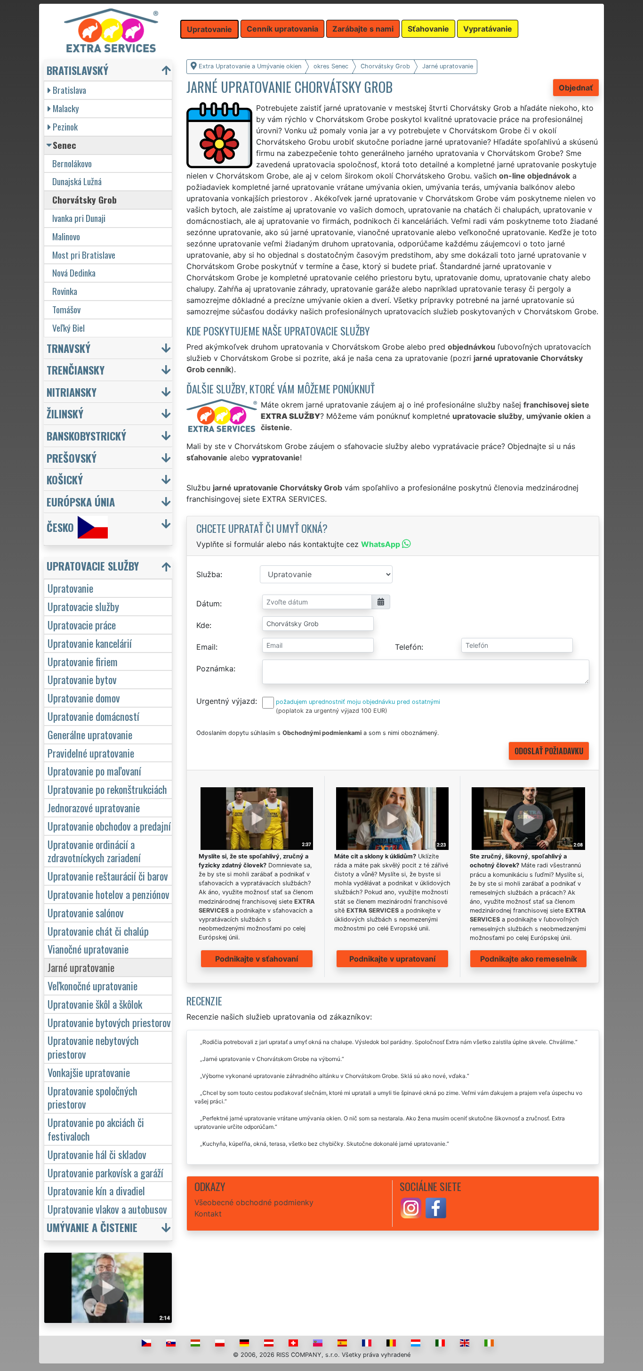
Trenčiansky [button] (75, 369)
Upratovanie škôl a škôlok (95, 1004)
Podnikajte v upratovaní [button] (392, 958)
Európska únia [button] (81, 501)
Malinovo (66, 236)
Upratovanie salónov (86, 912)
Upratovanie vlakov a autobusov (107, 1208)
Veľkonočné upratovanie (92, 985)
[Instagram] (411, 1207)
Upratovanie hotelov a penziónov (108, 894)
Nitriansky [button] (71, 392)
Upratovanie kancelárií (90, 643)
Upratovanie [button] (209, 29)
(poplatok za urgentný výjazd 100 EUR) (331, 710)
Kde (202, 625)
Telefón (408, 647)
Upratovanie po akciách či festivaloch (96, 1128)
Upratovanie (70, 588)
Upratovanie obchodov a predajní (109, 825)
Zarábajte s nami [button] (363, 28)
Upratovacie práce (82, 624)
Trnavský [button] (68, 348)
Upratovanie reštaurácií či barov (108, 875)
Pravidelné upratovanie (91, 752)
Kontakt (208, 1213)
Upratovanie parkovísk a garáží (105, 1172)
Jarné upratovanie (81, 967)
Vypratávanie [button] (487, 28)
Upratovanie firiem (83, 661)
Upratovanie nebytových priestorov (93, 1046)
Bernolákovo (72, 163)
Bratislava (69, 90)
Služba (208, 574)
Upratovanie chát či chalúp (98, 930)
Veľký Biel (68, 328)
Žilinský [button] (65, 413)
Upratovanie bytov (82, 679)
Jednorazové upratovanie (94, 807)
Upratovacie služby (83, 606)
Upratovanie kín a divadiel (96, 1190)
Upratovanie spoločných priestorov (92, 1097)
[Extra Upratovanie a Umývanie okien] (111, 29)
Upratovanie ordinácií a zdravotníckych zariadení (94, 850)
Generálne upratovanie (90, 734)
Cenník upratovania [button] (282, 28)
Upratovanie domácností (93, 716)
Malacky (66, 108)
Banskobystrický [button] (86, 435)
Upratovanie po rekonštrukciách (107, 789)
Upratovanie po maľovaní (94, 770)
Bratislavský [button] (77, 70)
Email (206, 647)
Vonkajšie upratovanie (89, 1072)
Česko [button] (60, 527)
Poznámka (214, 668)
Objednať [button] (576, 87)
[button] (109, 568)
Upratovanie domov (84, 697)
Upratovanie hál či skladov (97, 1154)
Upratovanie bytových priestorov (109, 1022)
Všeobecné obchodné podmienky (253, 1202)
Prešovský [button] (71, 457)
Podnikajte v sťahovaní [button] (256, 958)
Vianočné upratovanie (88, 948)
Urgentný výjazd (225, 701)
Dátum (208, 603)
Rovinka (64, 291)
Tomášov (66, 309)
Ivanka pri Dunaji (78, 218)
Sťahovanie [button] (428, 28)
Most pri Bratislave (83, 254)
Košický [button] (65, 479)
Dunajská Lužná (77, 181)
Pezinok (65, 126)
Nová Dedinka (74, 272)
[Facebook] (436, 1207)
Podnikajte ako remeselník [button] (528, 958)
